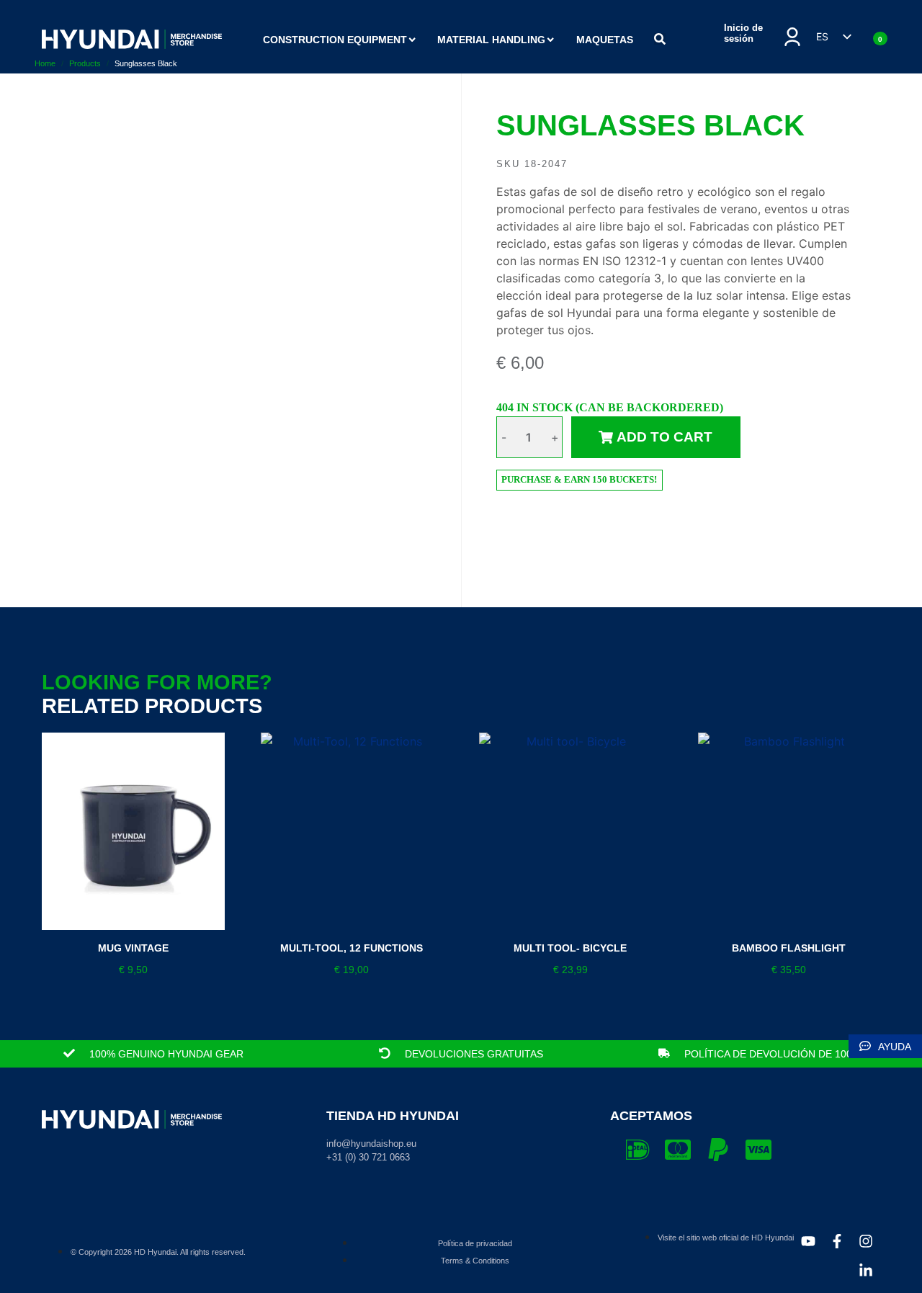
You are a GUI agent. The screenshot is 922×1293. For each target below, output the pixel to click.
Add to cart (664, 436)
